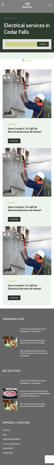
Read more (14, 141)
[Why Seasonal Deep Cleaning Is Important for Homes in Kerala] (10, 342)
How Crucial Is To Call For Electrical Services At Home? (24, 130)
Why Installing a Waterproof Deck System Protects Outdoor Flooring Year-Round (34, 353)
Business (12, 124)
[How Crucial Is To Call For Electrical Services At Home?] (27, 93)
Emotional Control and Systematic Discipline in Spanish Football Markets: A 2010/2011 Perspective (35, 393)
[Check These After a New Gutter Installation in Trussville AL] (10, 330)
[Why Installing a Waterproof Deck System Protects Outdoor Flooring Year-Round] (10, 353)
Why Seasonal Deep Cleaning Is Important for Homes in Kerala (32, 341)
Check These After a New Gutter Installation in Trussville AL (33, 330)
